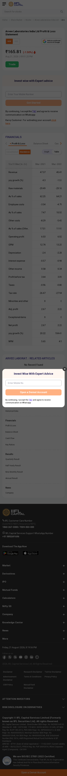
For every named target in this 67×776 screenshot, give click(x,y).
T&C (30, 400)
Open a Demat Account (33, 392)
